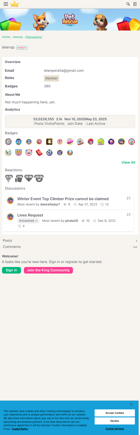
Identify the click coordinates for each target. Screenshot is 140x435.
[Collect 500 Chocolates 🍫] (49, 141)
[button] (10, 200)
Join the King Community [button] (48, 270)
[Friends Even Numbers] (28, 141)
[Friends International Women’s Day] (39, 141)
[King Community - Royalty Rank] (18, 152)
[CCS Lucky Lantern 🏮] (90, 141)
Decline (114, 420)
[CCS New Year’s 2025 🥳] (100, 141)
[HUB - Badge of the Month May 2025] (18, 141)
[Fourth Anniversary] (28, 152)
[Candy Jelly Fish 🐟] (70, 141)
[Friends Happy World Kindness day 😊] (59, 152)
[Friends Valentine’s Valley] (59, 141)
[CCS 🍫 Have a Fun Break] (39, 152)
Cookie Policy (20, 428)
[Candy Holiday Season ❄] (8, 152)
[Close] (131, 404)
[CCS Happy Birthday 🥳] (8, 141)
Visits (49, 124)
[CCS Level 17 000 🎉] (80, 141)
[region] (69, 418)
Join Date (75, 124)
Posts (39, 124)
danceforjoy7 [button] (50, 204)
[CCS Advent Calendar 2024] (131, 141)
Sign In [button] (11, 270)
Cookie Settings (115, 428)
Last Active (96, 124)
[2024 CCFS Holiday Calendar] (121, 141)
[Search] (128, 4)
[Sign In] (134, 4)
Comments (70, 247)
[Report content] (129, 198)
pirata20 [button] (71, 220)
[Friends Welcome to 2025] (111, 141)
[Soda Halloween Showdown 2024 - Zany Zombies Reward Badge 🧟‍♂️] (49, 152)
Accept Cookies (115, 412)
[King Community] (14, 4)
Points (59, 124)
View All (128, 162)
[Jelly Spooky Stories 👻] (70, 152)
